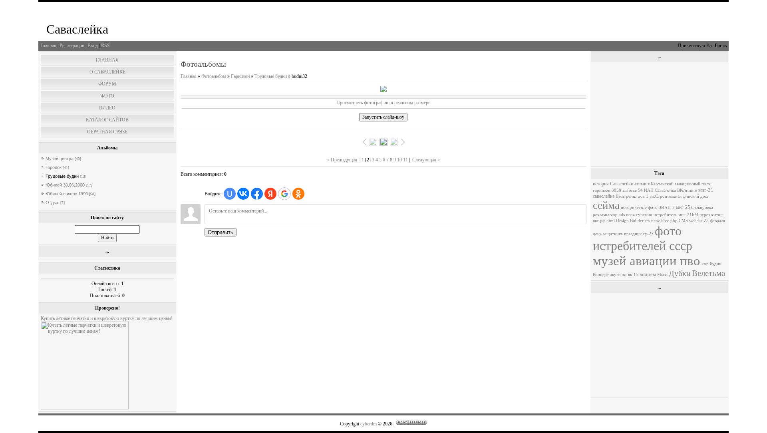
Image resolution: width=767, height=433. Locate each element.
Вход (92, 45)
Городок (54, 167)
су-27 (648, 233)
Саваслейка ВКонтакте (676, 190)
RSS (105, 45)
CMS (683, 220)
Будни (715, 264)
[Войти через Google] (284, 193)
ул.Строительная (666, 196)
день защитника (608, 234)
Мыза (662, 274)
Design (622, 220)
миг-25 (683, 207)
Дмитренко (626, 196)
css (647, 220)
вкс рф (599, 220)
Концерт (601, 274)
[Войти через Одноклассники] (298, 194)
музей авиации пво (646, 260)
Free (665, 220)
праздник (633, 234)
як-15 (633, 274)
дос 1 (643, 196)
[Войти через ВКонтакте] (243, 194)
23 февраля (714, 220)
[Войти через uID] (230, 194)
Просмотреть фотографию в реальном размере (383, 102)
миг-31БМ (688, 215)
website (696, 220)
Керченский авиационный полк (680, 184)
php (674, 220)
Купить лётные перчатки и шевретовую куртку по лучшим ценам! (107, 318)
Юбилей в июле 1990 (67, 193)
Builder (637, 220)
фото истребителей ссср (642, 238)
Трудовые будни (62, 176)
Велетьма (708, 273)
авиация (642, 184)
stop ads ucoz (622, 215)
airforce (629, 190)
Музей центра (60, 158)
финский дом (695, 196)
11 (405, 160)
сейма (606, 205)
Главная (48, 45)
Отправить (220, 232)
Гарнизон (240, 76)
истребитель (665, 215)
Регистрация (72, 45)
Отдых (52, 202)
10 (399, 160)
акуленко (618, 274)
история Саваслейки (613, 184)
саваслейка (603, 196)
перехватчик (711, 215)
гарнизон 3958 (607, 190)
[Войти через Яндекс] (270, 194)
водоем (648, 274)
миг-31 (705, 190)
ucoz (655, 220)
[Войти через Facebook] (257, 194)
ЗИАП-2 (667, 207)
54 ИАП (646, 190)
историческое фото (639, 207)
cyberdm (644, 215)
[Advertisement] (659, 114)
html (610, 220)
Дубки (680, 273)
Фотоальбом (213, 76)
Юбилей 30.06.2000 (65, 185)
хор (705, 264)
